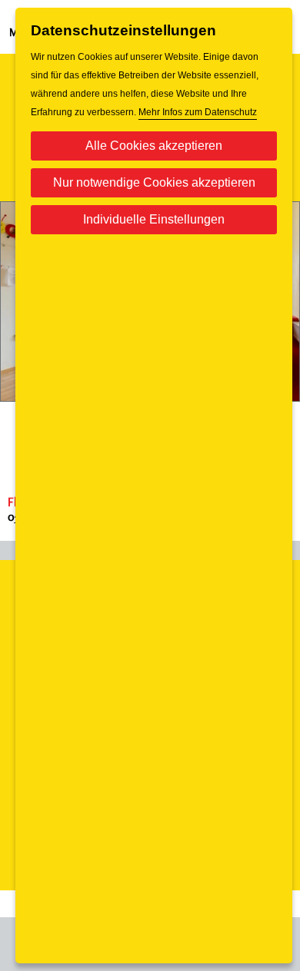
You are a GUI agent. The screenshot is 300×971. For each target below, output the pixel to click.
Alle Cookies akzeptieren (153, 145)
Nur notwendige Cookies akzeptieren (154, 182)
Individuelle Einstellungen (154, 219)
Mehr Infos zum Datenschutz (197, 112)
